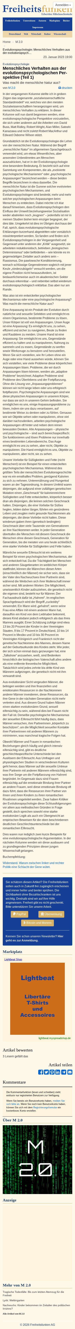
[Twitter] (46, 1073)
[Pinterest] (52, 1073)
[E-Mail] (69, 1073)
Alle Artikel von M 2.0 (14, 1314)
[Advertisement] (37, 1243)
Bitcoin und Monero (39, 922)
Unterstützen (29, 20)
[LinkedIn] (57, 1073)
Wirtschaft (36, 34)
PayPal (21, 914)
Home (7, 41)
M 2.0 (19, 41)
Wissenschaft (60, 34)
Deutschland (15, 34)
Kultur (47, 34)
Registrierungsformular (45, 1107)
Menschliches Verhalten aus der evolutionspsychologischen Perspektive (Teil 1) (35, 71)
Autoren (42, 20)
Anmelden (62, 4)
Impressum (37, 27)
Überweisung (53, 914)
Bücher (66, 20)
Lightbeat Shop (13, 959)
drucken (66, 87)
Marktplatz (54, 20)
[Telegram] (64, 1073)
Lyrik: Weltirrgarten (13, 1300)
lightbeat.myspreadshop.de (55, 1038)
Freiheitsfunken (12, 20)
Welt (26, 34)
